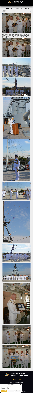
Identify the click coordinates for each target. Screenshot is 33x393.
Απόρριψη (11, 390)
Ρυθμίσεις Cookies (17, 390)
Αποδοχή (4, 390)
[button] (20, 384)
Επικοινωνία (24, 389)
